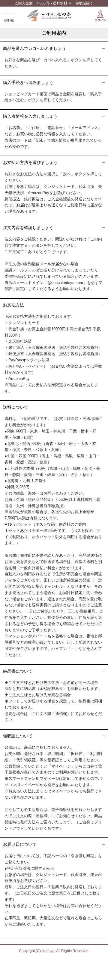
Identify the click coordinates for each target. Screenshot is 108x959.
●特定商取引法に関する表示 (29, 868)
